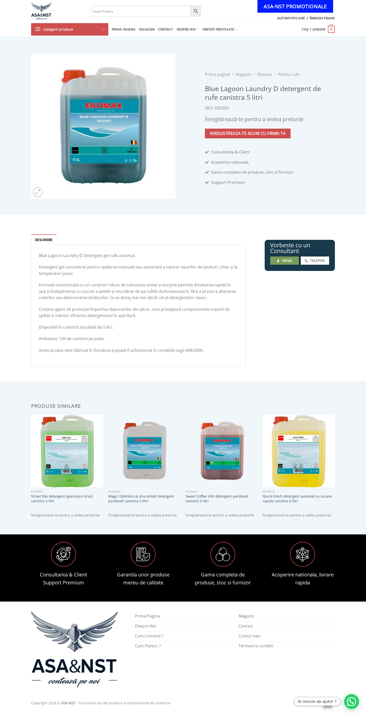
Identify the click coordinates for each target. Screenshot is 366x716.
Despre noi (186, 29)
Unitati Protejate (218, 29)
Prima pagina (124, 29)
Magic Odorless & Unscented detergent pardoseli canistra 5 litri (141, 498)
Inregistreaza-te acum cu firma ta (248, 133)
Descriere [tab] (43, 239)
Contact (165, 29)
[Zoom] (38, 192)
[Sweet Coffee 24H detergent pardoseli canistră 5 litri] (221, 451)
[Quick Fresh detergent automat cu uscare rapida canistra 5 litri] (299, 451)
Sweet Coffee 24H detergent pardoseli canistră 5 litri (216, 498)
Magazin (147, 29)
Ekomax (264, 74)
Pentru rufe (289, 74)
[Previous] (31, 470)
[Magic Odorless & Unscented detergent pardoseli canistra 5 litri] (144, 451)
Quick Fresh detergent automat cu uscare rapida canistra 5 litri (297, 498)
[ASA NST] (57, 11)
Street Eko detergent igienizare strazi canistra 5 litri (62, 498)
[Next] (334, 470)
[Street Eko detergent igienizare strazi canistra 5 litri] (67, 451)
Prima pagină (217, 74)
